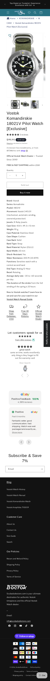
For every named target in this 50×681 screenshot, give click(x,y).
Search (10, 542)
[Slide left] (8, 105)
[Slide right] (42, 105)
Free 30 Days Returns (25, 313)
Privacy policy (19, 671)
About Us (11, 524)
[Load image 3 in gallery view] (35, 104)
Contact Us (11, 530)
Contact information (33, 675)
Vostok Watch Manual (16, 495)
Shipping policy (18, 675)
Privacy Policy (12, 571)
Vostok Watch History (16, 489)
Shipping (10, 143)
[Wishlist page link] (29, 12)
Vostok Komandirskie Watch (19, 501)
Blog (9, 482)
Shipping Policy (13, 564)
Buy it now (25, 192)
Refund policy (35, 667)
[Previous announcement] (5, 4)
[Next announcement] (45, 4)
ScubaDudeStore (22, 667)
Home (12, 18)
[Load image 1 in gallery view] (15, 104)
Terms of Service (14, 576)
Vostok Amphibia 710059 (18, 507)
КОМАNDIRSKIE (26, 18)
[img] (25, 336)
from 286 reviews (23, 340)
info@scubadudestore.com (19, 621)
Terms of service (32, 671)
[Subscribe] (42, 469)
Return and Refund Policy (17, 558)
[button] (8, 13)
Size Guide (11, 536)
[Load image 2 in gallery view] (25, 104)
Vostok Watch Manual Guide (20, 299)
